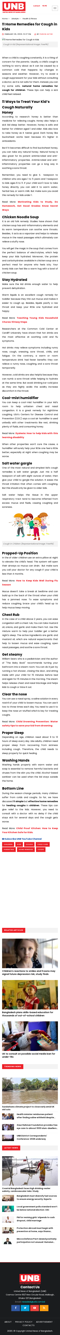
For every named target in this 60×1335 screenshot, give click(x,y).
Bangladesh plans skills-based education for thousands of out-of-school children (27, 1014)
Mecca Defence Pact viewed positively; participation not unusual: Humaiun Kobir (37, 1240)
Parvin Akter (46, 34)
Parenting (9, 849)
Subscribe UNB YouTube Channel (23, 838)
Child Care (42, 844)
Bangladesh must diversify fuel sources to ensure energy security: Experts (37, 1197)
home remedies (26, 849)
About (8, 1321)
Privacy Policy (24, 1321)
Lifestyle (15, 18)
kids (19, 844)
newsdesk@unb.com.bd (30, 1301)
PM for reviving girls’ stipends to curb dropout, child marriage (36, 1219)
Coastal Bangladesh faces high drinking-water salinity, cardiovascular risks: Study (26, 1190)
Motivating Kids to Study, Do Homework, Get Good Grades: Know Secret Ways (30, 206)
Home (5, 18)
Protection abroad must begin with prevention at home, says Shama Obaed (35, 1230)
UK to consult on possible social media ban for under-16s (28, 1055)
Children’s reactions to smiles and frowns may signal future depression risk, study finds (28, 972)
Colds (41, 849)
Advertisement (44, 1321)
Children (8, 844)
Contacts (29, 1325)
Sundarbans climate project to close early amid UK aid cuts (28, 1108)
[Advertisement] (30, 891)
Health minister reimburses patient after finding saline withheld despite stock (35, 1116)
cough (29, 844)
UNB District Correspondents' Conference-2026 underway (32, 1137)
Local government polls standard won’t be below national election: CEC (37, 1208)
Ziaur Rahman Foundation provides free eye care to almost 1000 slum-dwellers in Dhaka (37, 1127)
